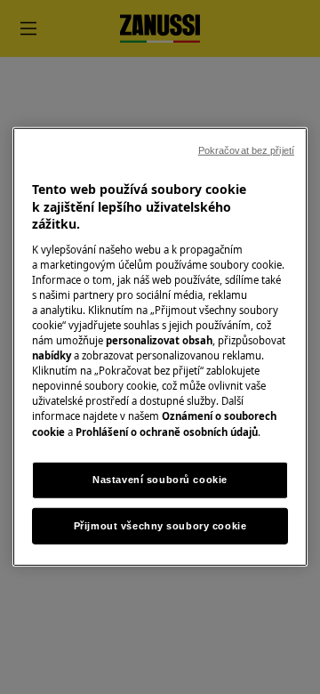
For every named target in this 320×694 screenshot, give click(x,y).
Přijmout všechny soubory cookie (160, 525)
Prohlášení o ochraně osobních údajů (167, 431)
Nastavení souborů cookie (160, 478)
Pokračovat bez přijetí (246, 150)
